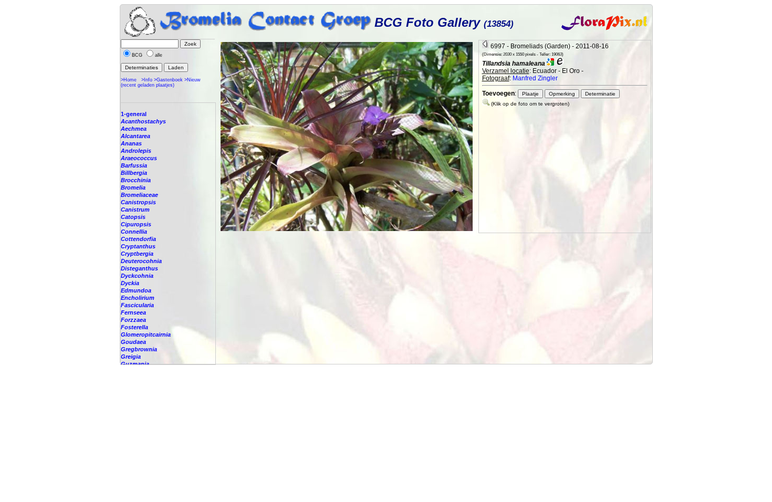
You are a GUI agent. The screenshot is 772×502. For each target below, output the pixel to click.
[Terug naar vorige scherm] (485, 46)
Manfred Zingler (535, 78)
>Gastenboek (168, 79)
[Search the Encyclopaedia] (560, 63)
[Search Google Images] (550, 63)
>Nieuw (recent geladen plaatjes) (161, 82)
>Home (129, 79)
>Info (146, 79)
